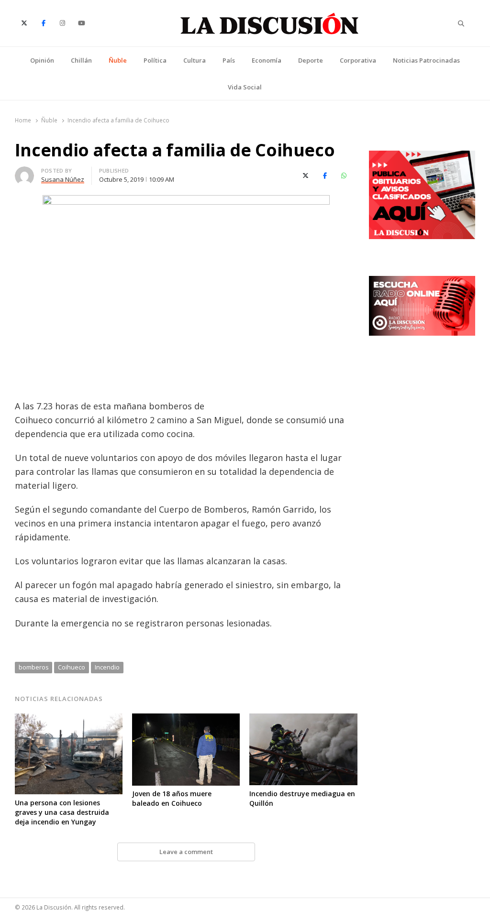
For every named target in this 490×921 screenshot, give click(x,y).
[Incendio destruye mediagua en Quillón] (303, 719)
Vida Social (245, 87)
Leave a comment (186, 851)
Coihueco (71, 667)
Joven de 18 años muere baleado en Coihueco (172, 798)
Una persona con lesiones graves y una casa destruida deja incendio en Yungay (62, 812)
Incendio (107, 667)
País (229, 60)
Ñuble (118, 60)
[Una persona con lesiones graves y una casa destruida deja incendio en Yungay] (68, 719)
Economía (266, 60)
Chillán (81, 60)
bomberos (34, 667)
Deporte (310, 60)
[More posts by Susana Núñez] (24, 172)
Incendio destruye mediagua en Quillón (302, 798)
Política (155, 60)
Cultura (194, 60)
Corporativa (358, 60)
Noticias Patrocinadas (426, 60)
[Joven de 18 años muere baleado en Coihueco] (186, 719)
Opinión (42, 60)
